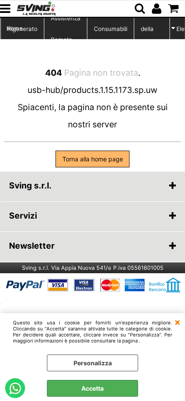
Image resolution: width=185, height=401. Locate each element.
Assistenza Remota (65, 29)
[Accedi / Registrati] (157, 8)
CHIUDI (177, 322)
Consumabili (110, 28)
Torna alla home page (92, 159)
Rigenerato (22, 28)
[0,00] (174, 8)
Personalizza (93, 363)
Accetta (92, 388)
